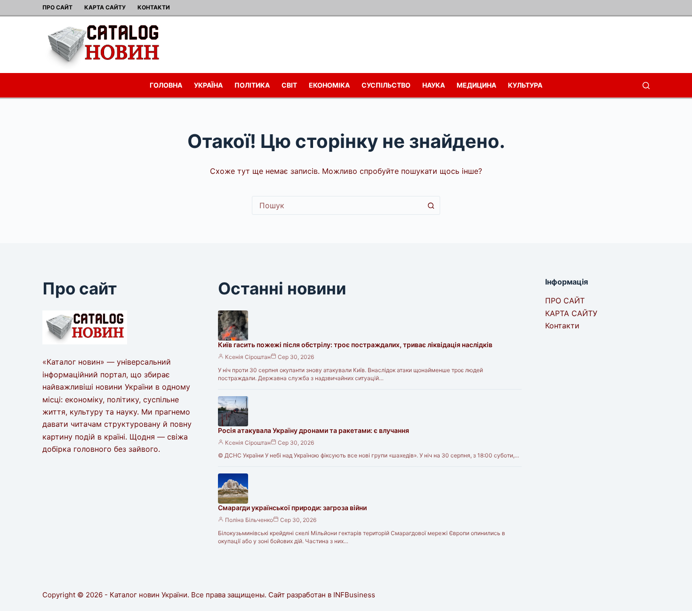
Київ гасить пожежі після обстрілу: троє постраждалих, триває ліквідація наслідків (355, 345)
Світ (289, 85)
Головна (166, 85)
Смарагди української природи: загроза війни (292, 508)
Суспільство (386, 85)
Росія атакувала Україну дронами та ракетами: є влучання (313, 430)
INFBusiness (354, 594)
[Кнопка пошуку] (431, 205)
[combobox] (337, 205)
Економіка (329, 85)
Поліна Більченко (249, 519)
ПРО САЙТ (57, 7)
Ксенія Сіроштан (248, 356)
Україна (208, 85)
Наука (433, 85)
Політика (252, 85)
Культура (525, 85)
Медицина (476, 85)
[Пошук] (646, 85)
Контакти (153, 7)
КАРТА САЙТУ (105, 7)
